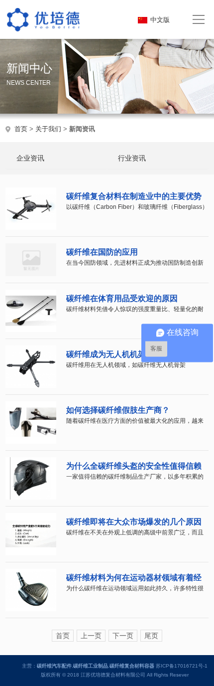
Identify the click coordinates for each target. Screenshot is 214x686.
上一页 (91, 636)
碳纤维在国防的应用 (102, 252)
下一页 (122, 636)
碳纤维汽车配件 (54, 666)
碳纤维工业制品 (90, 666)
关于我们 (48, 129)
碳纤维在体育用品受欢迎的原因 (122, 298)
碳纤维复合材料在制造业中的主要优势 (134, 196)
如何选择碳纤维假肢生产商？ (118, 410)
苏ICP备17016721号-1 (182, 666)
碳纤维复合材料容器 (131, 666)
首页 (20, 129)
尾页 (151, 636)
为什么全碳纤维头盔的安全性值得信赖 (134, 466)
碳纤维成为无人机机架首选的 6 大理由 (134, 354)
